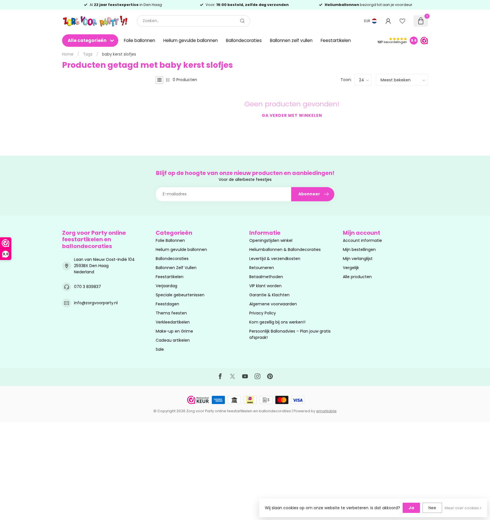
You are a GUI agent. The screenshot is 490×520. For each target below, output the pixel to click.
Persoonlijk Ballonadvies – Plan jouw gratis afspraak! (290, 334)
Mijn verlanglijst (358, 258)
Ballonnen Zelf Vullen (176, 267)
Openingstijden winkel (270, 240)
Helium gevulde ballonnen (190, 40)
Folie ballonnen (139, 40)
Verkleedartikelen (173, 322)
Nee (432, 508)
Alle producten (357, 277)
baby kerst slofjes (119, 54)
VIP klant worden (265, 286)
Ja (411, 508)
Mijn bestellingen (359, 249)
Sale (160, 349)
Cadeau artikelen (173, 340)
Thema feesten (171, 313)
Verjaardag (166, 286)
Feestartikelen (336, 40)
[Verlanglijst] (402, 21)
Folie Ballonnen (170, 240)
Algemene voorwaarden (273, 304)
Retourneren (261, 267)
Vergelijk (351, 267)
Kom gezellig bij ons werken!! (277, 322)
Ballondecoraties (244, 40)
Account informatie (362, 240)
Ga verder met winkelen (292, 115)
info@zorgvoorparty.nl (96, 303)
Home (67, 54)
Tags (87, 54)
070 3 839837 (87, 286)
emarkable (326, 411)
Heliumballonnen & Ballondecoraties (285, 249)
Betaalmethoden (266, 277)
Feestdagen (167, 304)
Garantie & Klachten (269, 295)
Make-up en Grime (174, 331)
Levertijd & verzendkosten (274, 258)
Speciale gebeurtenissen (180, 295)
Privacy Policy (262, 313)
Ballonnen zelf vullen (291, 40)
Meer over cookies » (463, 508)
